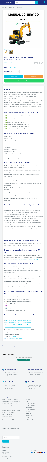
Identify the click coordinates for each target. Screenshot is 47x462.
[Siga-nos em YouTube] (8, 453)
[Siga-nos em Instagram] (5, 453)
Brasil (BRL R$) (6, 447)
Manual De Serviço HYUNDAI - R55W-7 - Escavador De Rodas (18, 322)
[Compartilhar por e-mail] (42, 63)
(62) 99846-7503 (14, 336)
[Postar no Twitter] (39, 63)
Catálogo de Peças (30, 413)
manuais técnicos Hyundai (22, 332)
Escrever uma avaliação (23, 359)
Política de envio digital (30, 409)
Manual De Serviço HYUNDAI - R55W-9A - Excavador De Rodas (18, 320)
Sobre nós (28, 417)
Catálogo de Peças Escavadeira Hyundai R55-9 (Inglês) (26, 259)
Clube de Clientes (29, 419)
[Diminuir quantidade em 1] (11, 71)
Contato (27, 401)
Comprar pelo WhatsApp (25, 80)
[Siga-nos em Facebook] (3, 453)
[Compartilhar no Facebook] (35, 63)
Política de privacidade (30, 405)
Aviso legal (28, 411)
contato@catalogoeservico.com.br (16, 338)
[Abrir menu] (3, 2)
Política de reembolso (30, 403)
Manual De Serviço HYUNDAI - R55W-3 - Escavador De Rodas (18, 326)
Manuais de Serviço (30, 415)
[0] (43, 2)
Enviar (5, 441)
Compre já (33, 76)
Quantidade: (7, 71)
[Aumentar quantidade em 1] (18, 71)
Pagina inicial (4, 7)
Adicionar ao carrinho (13, 76)
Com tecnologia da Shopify (7, 458)
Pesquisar (28, 399)
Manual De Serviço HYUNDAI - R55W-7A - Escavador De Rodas (18, 324)
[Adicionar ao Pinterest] (37, 63)
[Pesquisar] (36, 2)
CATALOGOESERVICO (8, 62)
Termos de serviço (30, 407)
